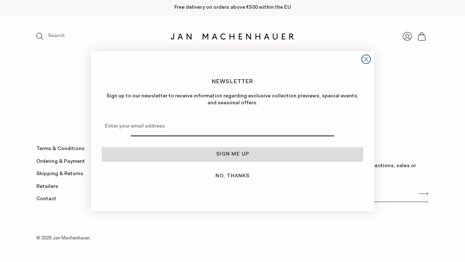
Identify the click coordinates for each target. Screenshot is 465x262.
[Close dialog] (366, 59)
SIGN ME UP (232, 154)
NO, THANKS (232, 176)
